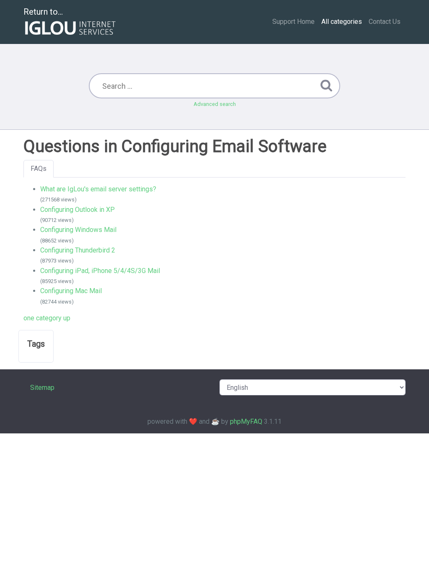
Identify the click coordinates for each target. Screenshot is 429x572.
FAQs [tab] (39, 169)
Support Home (293, 22)
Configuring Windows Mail (78, 230)
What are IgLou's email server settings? (98, 189)
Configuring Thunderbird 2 (77, 250)
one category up (46, 318)
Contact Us (385, 22)
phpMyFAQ (246, 421)
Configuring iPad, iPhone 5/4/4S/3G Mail (100, 271)
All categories (341, 22)
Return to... (43, 12)
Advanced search (215, 104)
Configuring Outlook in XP (77, 210)
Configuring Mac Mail (71, 291)
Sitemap (42, 388)
